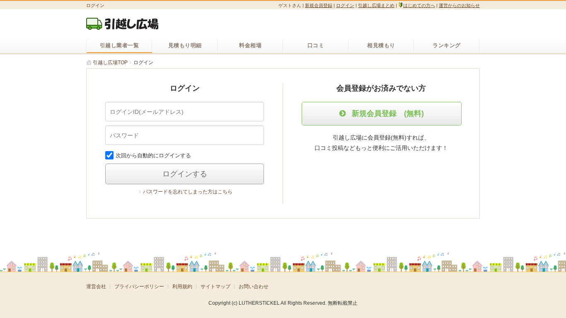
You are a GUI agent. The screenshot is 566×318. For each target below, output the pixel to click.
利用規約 (182, 286)
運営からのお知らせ (459, 5)
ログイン (345, 5)
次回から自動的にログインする (153, 155)
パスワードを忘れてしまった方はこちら (187, 192)
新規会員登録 (318, 5)
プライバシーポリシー (139, 286)
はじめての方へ (419, 5)
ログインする (184, 174)
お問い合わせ (253, 286)
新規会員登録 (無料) (388, 113)
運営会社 (96, 286)
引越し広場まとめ (376, 5)
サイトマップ (215, 286)
